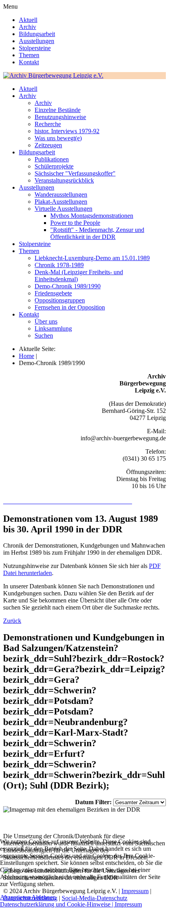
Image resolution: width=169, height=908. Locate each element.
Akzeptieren (15, 897)
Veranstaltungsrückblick (64, 180)
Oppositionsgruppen (60, 300)
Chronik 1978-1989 (59, 265)
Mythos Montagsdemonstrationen (91, 215)
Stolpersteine (35, 48)
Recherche (48, 124)
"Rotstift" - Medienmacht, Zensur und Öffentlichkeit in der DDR (97, 233)
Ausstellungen (36, 41)
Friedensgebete (53, 293)
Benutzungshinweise (60, 117)
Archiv (27, 27)
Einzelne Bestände (58, 110)
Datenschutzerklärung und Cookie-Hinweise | (57, 904)
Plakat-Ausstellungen (61, 201)
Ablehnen (43, 897)
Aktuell (28, 19)
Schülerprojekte (54, 166)
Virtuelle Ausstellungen (63, 208)
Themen (29, 55)
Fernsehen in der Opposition (70, 307)
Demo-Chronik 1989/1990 (68, 286)
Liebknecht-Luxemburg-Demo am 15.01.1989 (92, 258)
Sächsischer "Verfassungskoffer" (75, 173)
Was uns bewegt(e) (58, 138)
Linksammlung (53, 328)
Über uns (46, 321)
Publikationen (52, 159)
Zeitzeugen (48, 145)
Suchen (44, 335)
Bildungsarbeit (37, 34)
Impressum (128, 904)
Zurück (12, 620)
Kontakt (29, 62)
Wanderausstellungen (61, 194)
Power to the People (75, 222)
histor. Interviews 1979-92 (67, 131)
